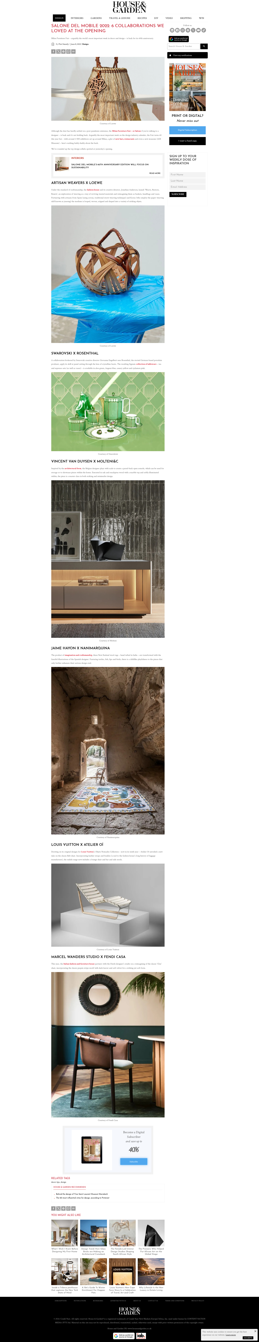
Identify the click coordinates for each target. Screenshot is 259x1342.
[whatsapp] (68, 52)
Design (59, 18)
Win (201, 18)
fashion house (93, 190)
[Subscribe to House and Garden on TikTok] (203, 30)
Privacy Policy (197, 1301)
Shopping (186, 18)
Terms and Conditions (174, 1301)
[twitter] (58, 51)
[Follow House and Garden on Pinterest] (188, 30)
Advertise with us (118, 1301)
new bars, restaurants (124, 139)
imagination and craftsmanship (78, 655)
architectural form (73, 469)
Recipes (142, 18)
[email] (73, 52)
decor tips (56, 1182)
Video (169, 18)
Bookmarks (98, 1301)
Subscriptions (61, 1301)
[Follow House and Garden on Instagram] (182, 30)
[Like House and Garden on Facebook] (177, 30)
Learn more (231, 1334)
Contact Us (153, 1301)
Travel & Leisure (119, 18)
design (63, 1182)
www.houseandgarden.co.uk (139, 1328)
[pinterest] (63, 52)
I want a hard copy (187, 141)
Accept (248, 1337)
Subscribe (134, 1161)
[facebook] (53, 52)
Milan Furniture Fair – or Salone (126, 131)
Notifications (80, 1301)
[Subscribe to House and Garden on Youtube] (198, 30)
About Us (137, 1301)
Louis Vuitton (87, 852)
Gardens (96, 18)
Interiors (77, 18)
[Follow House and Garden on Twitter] (193, 30)
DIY (156, 18)
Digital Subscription (187, 130)
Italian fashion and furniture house (79, 964)
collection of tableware (146, 364)
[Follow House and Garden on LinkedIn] (172, 30)
